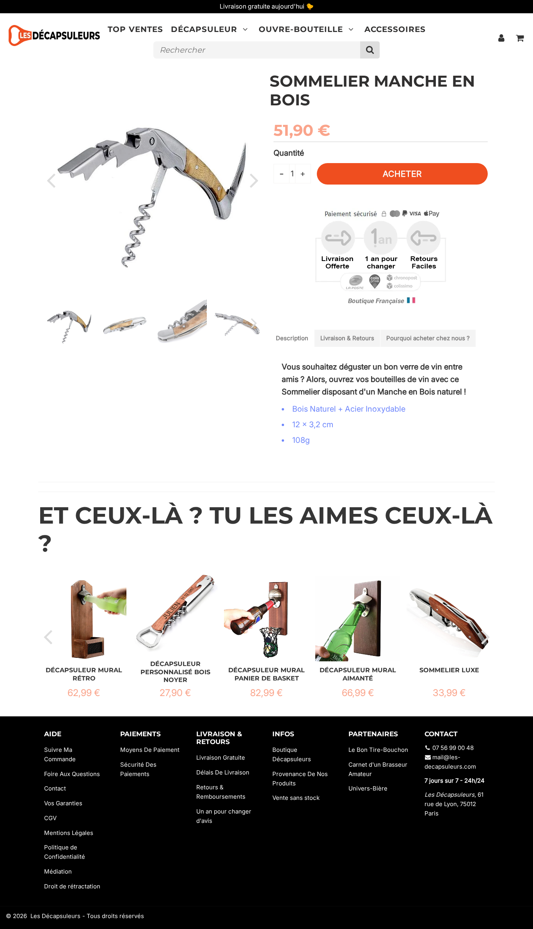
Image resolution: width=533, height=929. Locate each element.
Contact (55, 788)
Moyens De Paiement (149, 749)
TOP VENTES (135, 29)
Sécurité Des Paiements (138, 769)
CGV (50, 818)
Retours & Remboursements (220, 791)
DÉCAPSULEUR (204, 29)
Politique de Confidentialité (64, 852)
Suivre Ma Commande (60, 754)
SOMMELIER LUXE (449, 670)
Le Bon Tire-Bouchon (378, 749)
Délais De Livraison (222, 772)
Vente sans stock (296, 797)
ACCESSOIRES (395, 29)
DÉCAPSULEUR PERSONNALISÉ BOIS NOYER (175, 672)
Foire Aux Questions (72, 774)
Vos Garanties (63, 803)
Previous (50, 180)
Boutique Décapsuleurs (291, 754)
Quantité (289, 153)
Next (254, 180)
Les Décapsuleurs (55, 916)
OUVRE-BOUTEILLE (301, 29)
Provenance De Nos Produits (300, 778)
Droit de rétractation (72, 886)
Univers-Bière (367, 788)
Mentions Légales (68, 833)
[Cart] (520, 38)
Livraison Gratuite (220, 757)
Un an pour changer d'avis (223, 816)
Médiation (58, 871)
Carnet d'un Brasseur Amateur (377, 769)
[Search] (370, 50)
